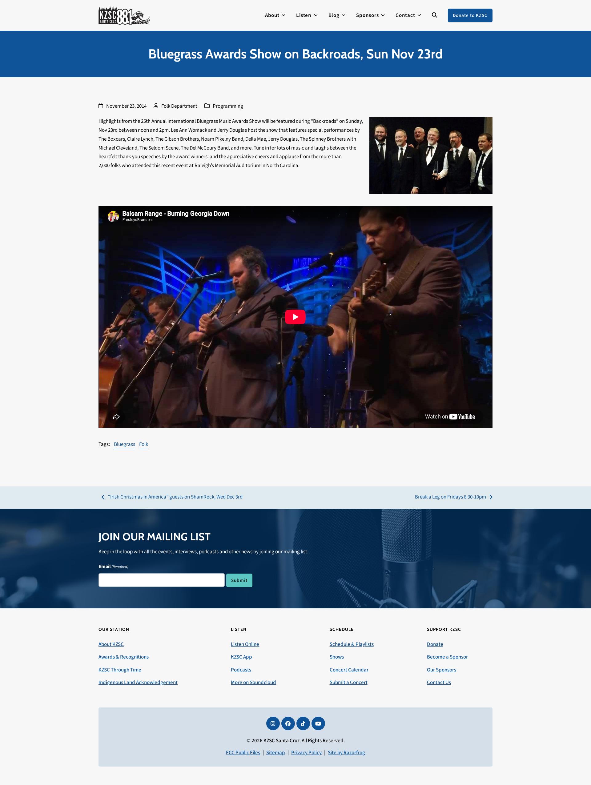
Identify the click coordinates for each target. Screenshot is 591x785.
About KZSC (111, 644)
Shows (337, 657)
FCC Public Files (243, 752)
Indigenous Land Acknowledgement (138, 682)
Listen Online (245, 644)
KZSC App (241, 657)
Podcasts (241, 670)
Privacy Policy (306, 752)
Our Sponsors (441, 670)
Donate (435, 644)
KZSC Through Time (119, 670)
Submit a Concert (349, 682)
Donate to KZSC (470, 15)
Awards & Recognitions (123, 657)
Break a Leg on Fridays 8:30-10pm (450, 497)
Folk (143, 444)
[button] (434, 15)
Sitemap (275, 752)
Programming (228, 106)
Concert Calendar (349, 670)
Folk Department (179, 106)
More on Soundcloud (253, 682)
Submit (239, 580)
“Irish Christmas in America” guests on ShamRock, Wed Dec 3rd (172, 497)
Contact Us (439, 682)
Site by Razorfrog (346, 752)
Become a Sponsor (447, 657)
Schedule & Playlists (352, 644)
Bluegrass (124, 444)
